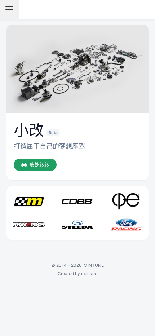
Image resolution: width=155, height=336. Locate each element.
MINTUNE (94, 265)
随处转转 (39, 165)
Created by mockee (77, 273)
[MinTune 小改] (77, 9)
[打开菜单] (9, 9)
